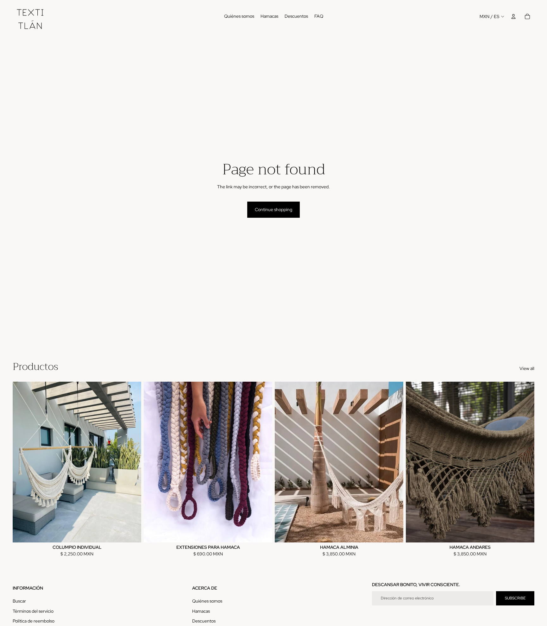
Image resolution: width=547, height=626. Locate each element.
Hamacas (201, 611)
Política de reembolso (33, 621)
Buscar (19, 601)
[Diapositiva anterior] (22, 462)
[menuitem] (239, 16)
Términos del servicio (33, 611)
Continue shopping (273, 209)
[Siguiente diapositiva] (131, 462)
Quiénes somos (207, 601)
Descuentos (204, 621)
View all (526, 368)
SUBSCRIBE (515, 598)
